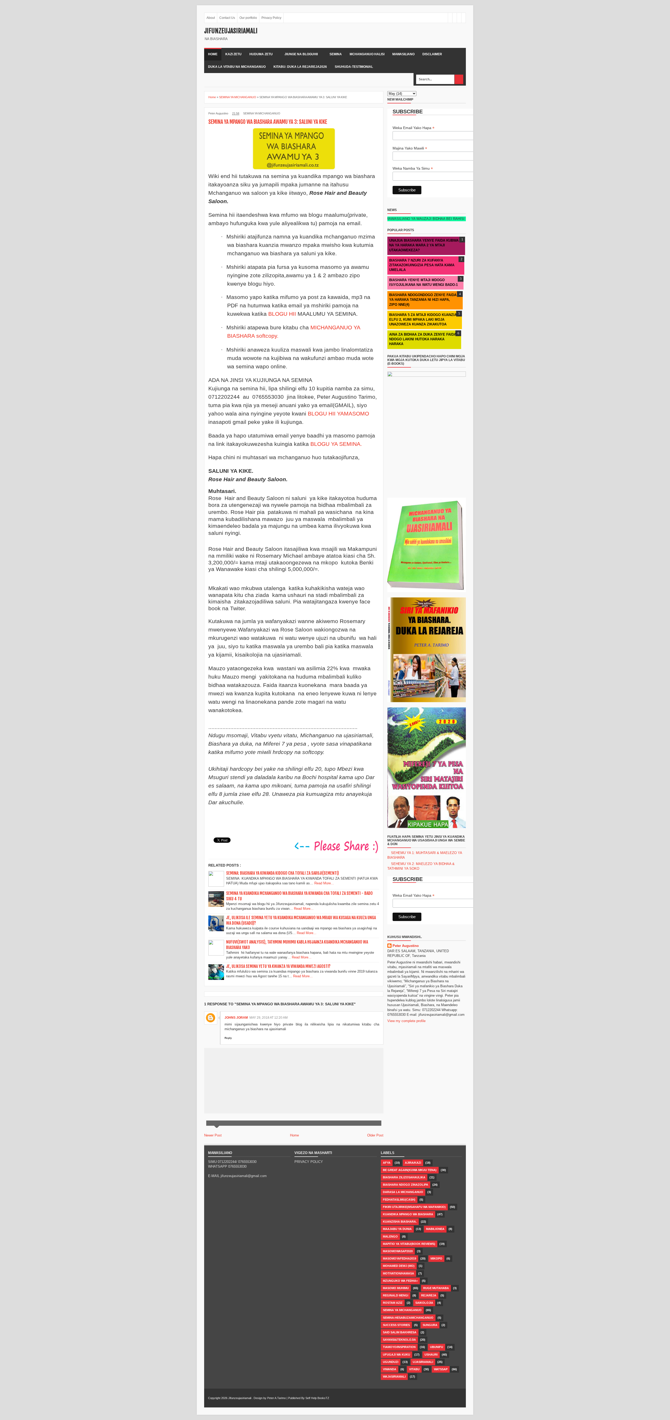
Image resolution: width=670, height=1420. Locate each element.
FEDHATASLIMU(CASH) (399, 1199)
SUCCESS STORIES (396, 1325)
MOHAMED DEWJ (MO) (399, 1265)
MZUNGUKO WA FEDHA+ (400, 1280)
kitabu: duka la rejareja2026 (300, 67)
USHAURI (431, 1354)
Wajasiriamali (394, 1376)
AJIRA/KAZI (413, 1162)
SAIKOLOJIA (424, 1302)
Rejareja (428, 1295)
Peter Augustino (406, 946)
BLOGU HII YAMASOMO (338, 414)
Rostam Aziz (393, 1302)
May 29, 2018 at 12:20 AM (268, 1017)
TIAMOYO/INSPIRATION (399, 1347)
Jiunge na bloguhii (301, 54)
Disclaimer (432, 54)
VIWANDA (389, 1369)
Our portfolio (248, 18)
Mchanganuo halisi (367, 54)
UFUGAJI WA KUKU (396, 1354)
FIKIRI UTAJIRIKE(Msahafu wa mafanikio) (414, 1206)
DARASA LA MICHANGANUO (403, 1192)
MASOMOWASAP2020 (398, 1251)
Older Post (375, 1135)
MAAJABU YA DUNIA (397, 1228)
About (210, 18)
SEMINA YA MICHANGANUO (261, 113)
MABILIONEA (435, 1228)
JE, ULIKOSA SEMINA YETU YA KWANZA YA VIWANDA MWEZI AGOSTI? (278, 966)
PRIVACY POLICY (308, 1162)
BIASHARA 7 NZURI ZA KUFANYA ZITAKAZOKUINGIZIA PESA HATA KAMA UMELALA (421, 265)
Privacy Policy (271, 18)
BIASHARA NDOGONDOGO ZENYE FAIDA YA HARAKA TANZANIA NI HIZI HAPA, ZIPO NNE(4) (422, 299)
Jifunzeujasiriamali (231, 31)
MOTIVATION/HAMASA (398, 1273)
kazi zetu (233, 54)
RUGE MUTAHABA (436, 1288)
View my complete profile (406, 1021)
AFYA (386, 1162)
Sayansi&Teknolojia (399, 1339)
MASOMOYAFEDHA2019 (399, 1258)
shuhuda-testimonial (354, 67)
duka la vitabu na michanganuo (237, 67)
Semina (336, 54)
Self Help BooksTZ (317, 1398)
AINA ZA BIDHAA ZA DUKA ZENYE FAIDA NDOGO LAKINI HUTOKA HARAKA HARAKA (422, 339)
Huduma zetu (261, 54)
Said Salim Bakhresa (399, 1332)
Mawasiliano (403, 54)
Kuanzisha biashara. (400, 1221)
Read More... (324, 883)
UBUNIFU (436, 1347)
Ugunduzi (390, 1361)
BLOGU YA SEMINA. (336, 444)
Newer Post (213, 1135)
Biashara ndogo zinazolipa (405, 1184)
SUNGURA (430, 1325)
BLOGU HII (283, 314)
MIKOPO (436, 1258)
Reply (228, 1037)
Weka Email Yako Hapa (413, 127)
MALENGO (390, 1236)
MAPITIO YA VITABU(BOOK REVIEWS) (409, 1243)
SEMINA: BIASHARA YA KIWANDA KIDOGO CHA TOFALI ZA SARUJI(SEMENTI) (282, 873)
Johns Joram (236, 1017)
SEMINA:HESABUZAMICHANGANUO (408, 1317)
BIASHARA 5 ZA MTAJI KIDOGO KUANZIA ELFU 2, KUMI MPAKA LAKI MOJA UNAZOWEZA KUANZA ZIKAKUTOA (423, 319)
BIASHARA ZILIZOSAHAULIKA (404, 1177)
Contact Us (227, 18)
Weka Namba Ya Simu (413, 168)
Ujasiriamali (423, 1361)
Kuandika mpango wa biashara (408, 1214)
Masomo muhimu (396, 1288)
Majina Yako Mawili (410, 148)
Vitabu (414, 1369)
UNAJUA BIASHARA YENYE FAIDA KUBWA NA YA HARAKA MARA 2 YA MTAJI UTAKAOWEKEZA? (424, 245)
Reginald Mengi (395, 1295)
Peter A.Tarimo (276, 1398)
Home (212, 54)
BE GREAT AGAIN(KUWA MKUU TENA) (410, 1170)
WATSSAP (441, 1369)
